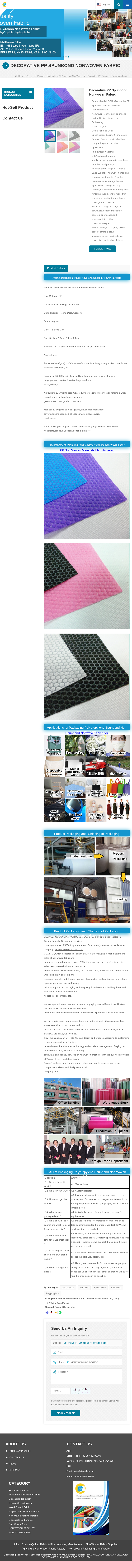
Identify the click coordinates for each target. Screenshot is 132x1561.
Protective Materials (46, 76)
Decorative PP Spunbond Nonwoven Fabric (85, 1342)
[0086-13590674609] (60, 1312)
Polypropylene (52, 1293)
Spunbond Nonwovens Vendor (86, 733)
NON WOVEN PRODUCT (22, 1528)
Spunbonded (100, 1287)
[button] (63, 56)
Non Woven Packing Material (23, 1515)
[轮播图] (66, 30)
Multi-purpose (68, 1287)
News (12, 1463)
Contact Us (16, 1457)
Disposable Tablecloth (20, 1499)
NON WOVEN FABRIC (20, 1532)
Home (21, 76)
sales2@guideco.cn (84, 1471)
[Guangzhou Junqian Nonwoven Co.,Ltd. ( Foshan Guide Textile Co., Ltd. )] (4, 4)
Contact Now (102, 248)
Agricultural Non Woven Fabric (24, 1494)
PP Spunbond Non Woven (71, 76)
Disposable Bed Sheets (21, 1520)
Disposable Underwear (20, 1503)
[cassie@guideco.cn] (55, 1312)
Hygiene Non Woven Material (24, 1511)
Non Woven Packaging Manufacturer (89, 1548)
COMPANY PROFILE (20, 1451)
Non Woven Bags (18, 1524)
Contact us (79, 1444)
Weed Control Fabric (19, 1507)
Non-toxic (84, 1287)
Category (30, 76)
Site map (14, 1470)
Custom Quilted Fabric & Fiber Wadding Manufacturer (52, 1544)
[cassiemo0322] (47, 1312)
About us (16, 1444)
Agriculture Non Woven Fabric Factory (43, 1548)
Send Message (66, 1413)
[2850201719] (51, 1312)
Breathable (116, 1287)
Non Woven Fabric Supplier (102, 1544)
